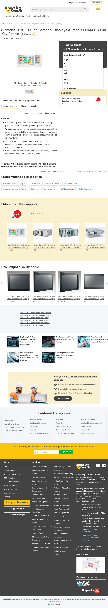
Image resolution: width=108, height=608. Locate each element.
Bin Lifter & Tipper (12, 424)
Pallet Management (61, 495)
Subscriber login (17, 514)
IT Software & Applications (41, 544)
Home (6, 467)
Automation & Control (40, 467)
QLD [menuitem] (66, 66)
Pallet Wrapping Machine (40, 433)
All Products (6, 24)
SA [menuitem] (65, 70)
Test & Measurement (61, 509)
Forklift (33, 430)
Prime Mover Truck (63, 426)
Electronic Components (40, 505)
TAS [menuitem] (66, 83)
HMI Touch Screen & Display (51, 24)
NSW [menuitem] (66, 60)
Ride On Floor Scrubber (65, 433)
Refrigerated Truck (63, 430)
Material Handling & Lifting (63, 474)
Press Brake (60, 423)
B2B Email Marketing (11, 482)
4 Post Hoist (10, 420)
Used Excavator (87, 426)
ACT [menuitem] (66, 79)
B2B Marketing (9, 478)
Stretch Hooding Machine (91, 423)
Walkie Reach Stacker (89, 433)
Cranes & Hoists (37, 495)
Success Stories (10, 493)
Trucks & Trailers (59, 516)
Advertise (96, 3)
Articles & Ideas (9, 471)
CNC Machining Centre (14, 431)
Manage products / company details (73, 171)
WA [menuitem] (65, 73)
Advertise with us (10, 489)
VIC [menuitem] (65, 63)
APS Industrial (15, 38)
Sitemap (7, 497)
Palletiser (59, 420)
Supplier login (17, 508)
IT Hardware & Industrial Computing (26, 24)
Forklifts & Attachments (40, 516)
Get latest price (28, 34)
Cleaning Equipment (39, 477)
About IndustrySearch (12, 474)
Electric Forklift (36, 420)
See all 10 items (37, 213)
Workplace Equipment (62, 547)
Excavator (34, 426)
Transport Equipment (61, 513)
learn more (63, 398)
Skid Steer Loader (88, 420)
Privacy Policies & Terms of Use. (48, 599)
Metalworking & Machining (63, 477)
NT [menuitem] (65, 76)
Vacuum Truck (86, 430)
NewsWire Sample (10, 486)
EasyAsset (86, 538)
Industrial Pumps (38, 533)
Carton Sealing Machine (14, 427)
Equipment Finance (38, 423)
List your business (17, 502)
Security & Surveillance (62, 505)
